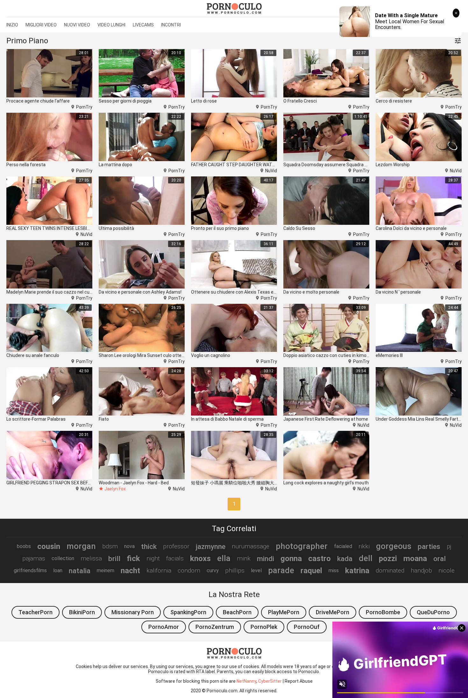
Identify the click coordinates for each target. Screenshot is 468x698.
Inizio (12, 24)
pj (449, 546)
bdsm (110, 546)
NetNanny (246, 681)
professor (176, 546)
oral (439, 558)
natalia (79, 570)
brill (114, 558)
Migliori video (41, 24)
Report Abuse (299, 681)
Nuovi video (77, 24)
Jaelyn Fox (115, 488)
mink (244, 558)
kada (344, 558)
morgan (81, 546)
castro (319, 558)
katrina (357, 570)
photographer (302, 546)
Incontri (171, 24)
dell (365, 558)
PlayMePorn (283, 612)
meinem (105, 570)
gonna (291, 558)
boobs (24, 546)
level (256, 570)
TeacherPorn (35, 612)
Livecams (143, 24)
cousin (48, 546)
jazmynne (210, 546)
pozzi (388, 558)
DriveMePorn (332, 612)
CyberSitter (270, 681)
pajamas (33, 558)
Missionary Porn (132, 612)
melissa (91, 558)
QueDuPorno (433, 612)
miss (334, 570)
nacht (130, 570)
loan (57, 570)
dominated (390, 570)
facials (175, 558)
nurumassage (250, 546)
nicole (446, 570)
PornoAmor (163, 626)
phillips (235, 570)
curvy (213, 570)
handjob (421, 570)
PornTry (84, 107)
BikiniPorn (82, 612)
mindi (265, 558)
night (153, 558)
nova (129, 546)
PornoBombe (383, 612)
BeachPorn (237, 612)
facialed (343, 546)
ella (223, 558)
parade (281, 570)
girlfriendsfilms (30, 570)
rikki (364, 546)
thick (149, 546)
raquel (311, 570)
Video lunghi (111, 24)
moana (415, 558)
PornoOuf (307, 626)
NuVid (271, 170)
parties (429, 546)
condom (189, 570)
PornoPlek (264, 626)
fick (133, 558)
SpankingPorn (188, 612)
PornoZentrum (214, 626)
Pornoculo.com (222, 690)
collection (63, 558)
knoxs (200, 558)
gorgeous (393, 546)
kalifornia (158, 570)
